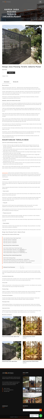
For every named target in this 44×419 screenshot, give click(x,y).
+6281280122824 (6, 391)
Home (25, 9)
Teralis (7, 75)
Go (40, 410)
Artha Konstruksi (5, 172)
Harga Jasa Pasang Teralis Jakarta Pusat (34, 9)
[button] (40, 27)
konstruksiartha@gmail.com (8, 389)
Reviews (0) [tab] (15, 81)
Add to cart (11, 72)
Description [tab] (6, 81)
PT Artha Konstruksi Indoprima (29, 416)
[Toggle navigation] (40, 2)
